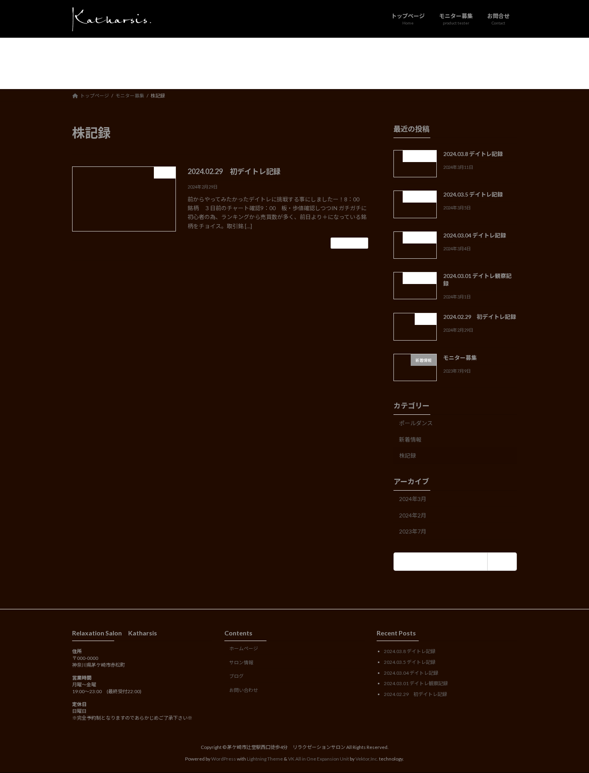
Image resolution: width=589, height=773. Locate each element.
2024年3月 (412, 498)
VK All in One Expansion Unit (318, 759)
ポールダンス (416, 423)
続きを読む (349, 243)
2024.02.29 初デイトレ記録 (234, 171)
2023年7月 (412, 531)
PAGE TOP (568, 742)
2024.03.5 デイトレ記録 (473, 194)
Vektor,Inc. (366, 759)
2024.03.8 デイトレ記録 (473, 153)
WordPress (223, 759)
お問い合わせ (243, 690)
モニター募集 (460, 357)
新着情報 (410, 439)
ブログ (236, 677)
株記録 (407, 455)
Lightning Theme (265, 759)
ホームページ (243, 648)
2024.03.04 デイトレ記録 (474, 234)
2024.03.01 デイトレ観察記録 (416, 683)
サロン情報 (241, 662)
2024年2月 (412, 514)
